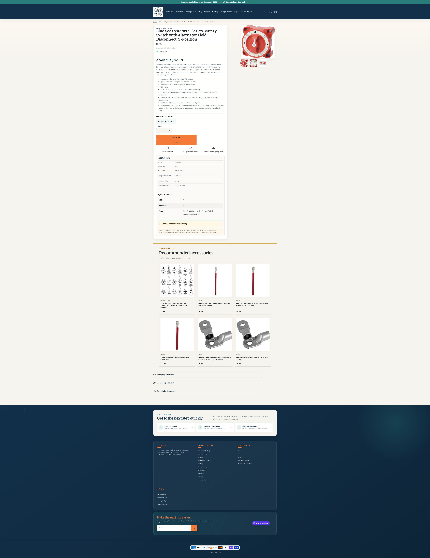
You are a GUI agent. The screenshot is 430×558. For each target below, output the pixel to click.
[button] (170, 12)
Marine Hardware (203, 467)
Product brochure (166, 121)
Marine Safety (202, 470)
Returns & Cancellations (245, 464)
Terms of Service (162, 504)
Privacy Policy (161, 501)
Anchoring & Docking (204, 451)
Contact (240, 457)
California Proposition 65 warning (173, 223)
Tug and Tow (217, 552)
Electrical (200, 457)
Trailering (201, 473)
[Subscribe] (194, 528)
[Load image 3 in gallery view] (263, 63)
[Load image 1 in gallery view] (244, 63)
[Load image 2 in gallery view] (253, 63)
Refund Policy (161, 494)
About (239, 451)
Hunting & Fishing (203, 480)
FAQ (239, 454)
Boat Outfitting (202, 454)
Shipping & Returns (243, 460)
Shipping (159, 48)
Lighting (200, 464)
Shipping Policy (162, 497)
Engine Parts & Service (204, 460)
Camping (200, 477)
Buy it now (176, 143)
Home (155, 22)
